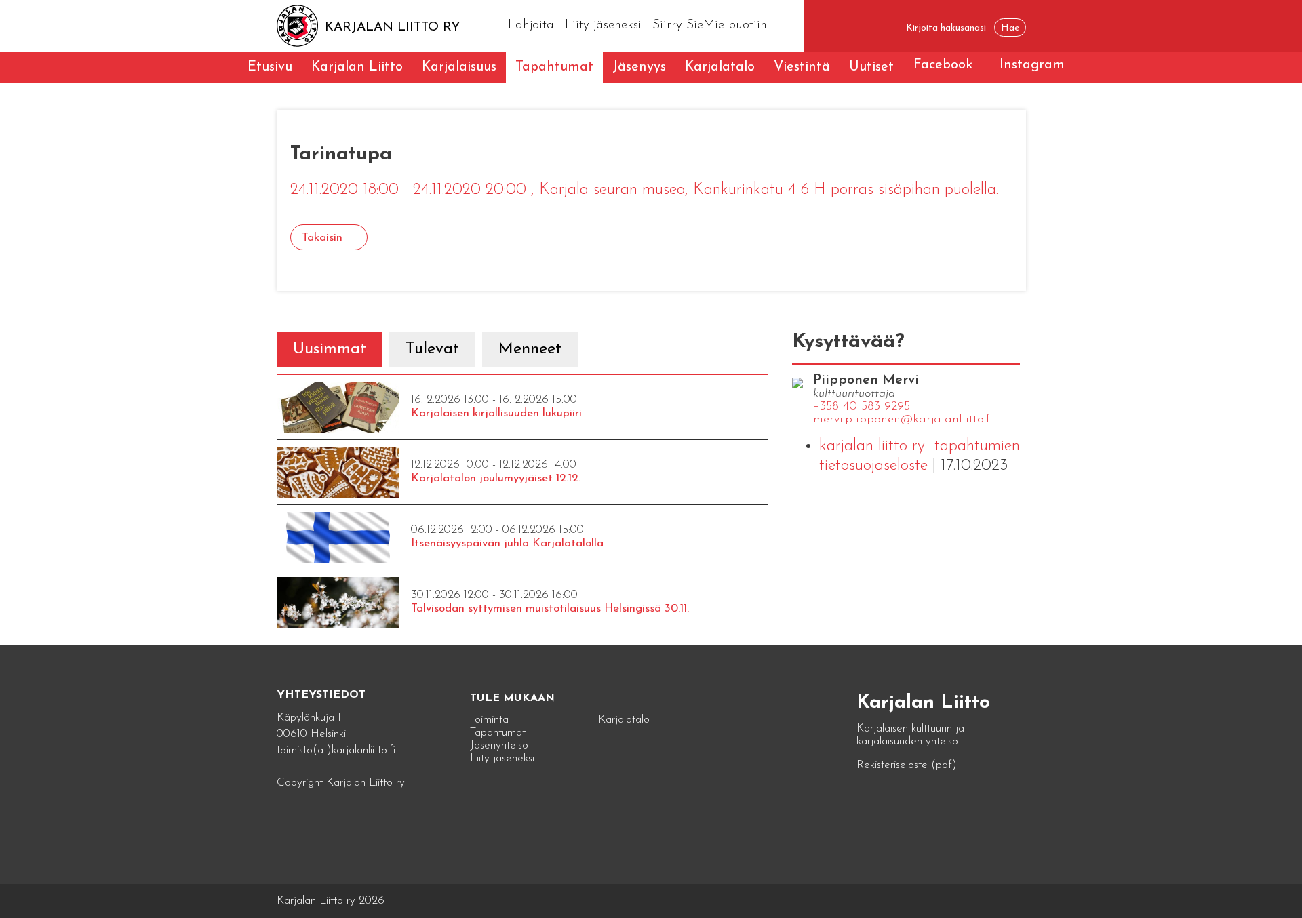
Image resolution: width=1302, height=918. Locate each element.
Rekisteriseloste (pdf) (906, 765)
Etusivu (270, 67)
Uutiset (871, 67)
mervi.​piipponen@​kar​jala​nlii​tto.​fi (903, 420)
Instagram (1032, 65)
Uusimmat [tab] (329, 349)
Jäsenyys (639, 67)
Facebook (942, 65)
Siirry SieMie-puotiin (709, 25)
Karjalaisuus (459, 67)
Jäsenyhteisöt (501, 745)
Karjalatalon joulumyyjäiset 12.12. (495, 478)
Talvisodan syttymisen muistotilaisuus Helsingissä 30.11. (550, 608)
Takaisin (322, 237)
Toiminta (489, 719)
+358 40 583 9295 (861, 407)
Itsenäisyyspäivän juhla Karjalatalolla (507, 543)
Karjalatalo (720, 67)
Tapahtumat (554, 67)
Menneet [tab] (529, 349)
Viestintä (802, 67)
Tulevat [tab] (432, 349)
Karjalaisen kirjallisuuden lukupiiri (496, 413)
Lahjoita (531, 25)
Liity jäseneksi (603, 25)
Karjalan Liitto (357, 67)
